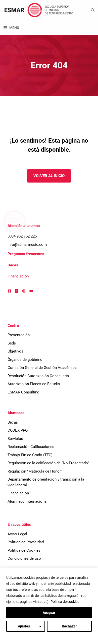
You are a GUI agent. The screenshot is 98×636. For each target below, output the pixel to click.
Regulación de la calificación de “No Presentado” (48, 463)
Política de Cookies (24, 550)
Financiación (18, 276)
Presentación (19, 335)
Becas (13, 265)
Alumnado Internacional (27, 501)
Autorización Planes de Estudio (34, 384)
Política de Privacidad (26, 542)
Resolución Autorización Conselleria (38, 376)
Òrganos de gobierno (25, 359)
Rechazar (69, 626)
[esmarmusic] (38, 10)
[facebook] (9, 291)
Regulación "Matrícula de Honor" (35, 471)
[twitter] (16, 291)
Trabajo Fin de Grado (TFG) (30, 455)
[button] (92, 10)
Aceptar (49, 613)
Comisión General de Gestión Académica (42, 367)
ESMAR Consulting (23, 392)
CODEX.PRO (18, 430)
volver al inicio (49, 176)
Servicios (15, 438)
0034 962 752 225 (22, 236)
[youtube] (31, 291)
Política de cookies (65, 602)
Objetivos (15, 351)
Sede (12, 343)
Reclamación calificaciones (31, 446)
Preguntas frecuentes (26, 254)
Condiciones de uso (24, 558)
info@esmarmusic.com (27, 244)
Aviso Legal (17, 534)
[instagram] (24, 291)
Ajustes (24, 626)
